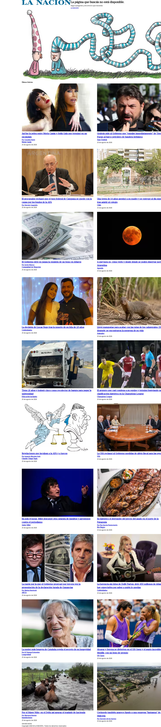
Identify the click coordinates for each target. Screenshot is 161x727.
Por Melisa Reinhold (29, 590)
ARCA (24, 593)
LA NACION (75, 8)
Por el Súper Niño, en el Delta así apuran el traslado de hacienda (53, 712)
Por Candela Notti (28, 140)
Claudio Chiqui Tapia (29, 459)
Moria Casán (26, 142)
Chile (99, 205)
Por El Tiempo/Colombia (31, 652)
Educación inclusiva (29, 397)
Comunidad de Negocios (31, 267)
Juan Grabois (102, 140)
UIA (98, 456)
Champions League (104, 397)
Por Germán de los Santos (106, 719)
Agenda (100, 268)
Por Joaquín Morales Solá (31, 456)
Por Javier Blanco (28, 265)
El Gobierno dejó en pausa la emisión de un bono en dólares (51, 262)
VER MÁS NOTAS (27, 723)
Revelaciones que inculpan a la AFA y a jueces (44, 453)
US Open (100, 656)
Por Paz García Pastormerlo (107, 525)
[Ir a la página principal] (46, 4)
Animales (100, 334)
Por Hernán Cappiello (30, 205)
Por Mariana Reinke (29, 715)
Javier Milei (26, 525)
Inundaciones (27, 718)
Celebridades (27, 330)
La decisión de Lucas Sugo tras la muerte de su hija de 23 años (53, 327)
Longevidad (26, 655)
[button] (57, 107)
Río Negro (101, 527)
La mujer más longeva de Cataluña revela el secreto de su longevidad (56, 649)
